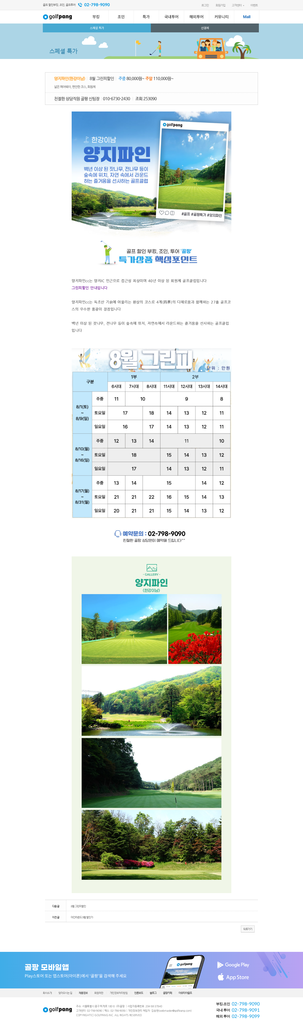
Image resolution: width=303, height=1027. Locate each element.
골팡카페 (167, 992)
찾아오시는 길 (65, 992)
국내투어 (171, 16)
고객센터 (237, 5)
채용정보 (83, 992)
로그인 (205, 5)
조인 (121, 16)
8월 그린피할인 (78, 906)
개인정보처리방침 (119, 992)
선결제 (205, 28)
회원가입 (220, 5)
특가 (146, 16)
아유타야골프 (185, 992)
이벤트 (254, 5)
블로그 (153, 992)
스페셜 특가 (97, 28)
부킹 (96, 16)
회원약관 (98, 992)
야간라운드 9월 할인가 (82, 917)
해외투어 (196, 16)
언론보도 (138, 992)
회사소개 (47, 992)
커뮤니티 (221, 16)
